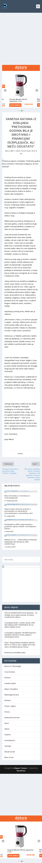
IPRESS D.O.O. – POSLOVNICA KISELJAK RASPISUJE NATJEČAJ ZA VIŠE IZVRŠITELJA (20, 542)
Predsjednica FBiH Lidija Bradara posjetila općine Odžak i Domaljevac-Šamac (20, 526)
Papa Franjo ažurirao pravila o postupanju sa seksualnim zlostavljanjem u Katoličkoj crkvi (18, 511)
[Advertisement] (21, 35)
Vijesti (18, 151)
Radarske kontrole (11, 717)
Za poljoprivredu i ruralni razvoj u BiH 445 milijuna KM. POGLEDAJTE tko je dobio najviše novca (19, 625)
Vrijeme (7, 734)
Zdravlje (7, 746)
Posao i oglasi (10, 706)
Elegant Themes (20, 768)
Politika (7, 700)
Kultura (7, 677)
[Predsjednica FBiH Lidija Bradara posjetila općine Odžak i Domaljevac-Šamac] (21, 520)
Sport (6, 723)
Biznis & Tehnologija (12, 666)
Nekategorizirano (11, 695)
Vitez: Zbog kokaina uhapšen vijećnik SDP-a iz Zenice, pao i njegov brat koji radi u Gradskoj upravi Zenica (19, 644)
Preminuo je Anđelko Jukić (14, 652)
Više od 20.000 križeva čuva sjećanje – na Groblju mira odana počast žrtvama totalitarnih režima (20, 615)
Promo (7, 712)
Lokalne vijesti (10, 683)
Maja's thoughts (11, 689)
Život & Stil (8, 757)
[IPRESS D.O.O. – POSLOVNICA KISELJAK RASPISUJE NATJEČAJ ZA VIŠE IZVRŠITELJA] (21, 535)
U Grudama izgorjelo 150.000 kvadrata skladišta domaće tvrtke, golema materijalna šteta (20, 635)
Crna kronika (9, 672)
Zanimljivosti (9, 740)
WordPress (21, 771)
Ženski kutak (26, 151)
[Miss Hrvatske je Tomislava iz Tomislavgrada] (21, 491)
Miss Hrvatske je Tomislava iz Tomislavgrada (17, 497)
